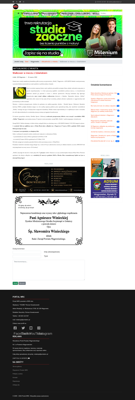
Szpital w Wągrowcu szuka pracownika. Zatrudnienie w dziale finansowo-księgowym (103, 100)
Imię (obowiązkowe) (52, 252)
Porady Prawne (54, 13)
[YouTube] (32, 328)
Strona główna (17, 366)
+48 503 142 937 (101, 2)
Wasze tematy (67, 13)
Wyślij (15, 283)
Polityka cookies (18, 374)
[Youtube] (20, 2)
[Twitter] (16, 2)
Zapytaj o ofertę (20, 358)
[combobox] (110, 13)
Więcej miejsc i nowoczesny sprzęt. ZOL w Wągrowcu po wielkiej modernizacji (104, 110)
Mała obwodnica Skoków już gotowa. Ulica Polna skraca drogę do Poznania (104, 94)
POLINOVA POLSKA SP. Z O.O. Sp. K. (103, 141)
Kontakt (86, 13)
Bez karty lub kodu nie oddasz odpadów (103, 106)
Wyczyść (22, 283)
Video (95, 13)
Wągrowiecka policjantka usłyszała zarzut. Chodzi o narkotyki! (101, 121)
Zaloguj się (16, 385)
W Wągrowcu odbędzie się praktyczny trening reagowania (103, 127)
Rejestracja (16, 381)
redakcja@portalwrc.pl (115, 2)
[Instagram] (23, 2)
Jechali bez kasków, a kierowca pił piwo (103, 132)
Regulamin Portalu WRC (20, 370)
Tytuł (46, 256)
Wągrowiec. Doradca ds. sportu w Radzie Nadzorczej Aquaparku (104, 136)
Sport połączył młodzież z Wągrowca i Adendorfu (102, 116)
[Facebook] (13, 2)
